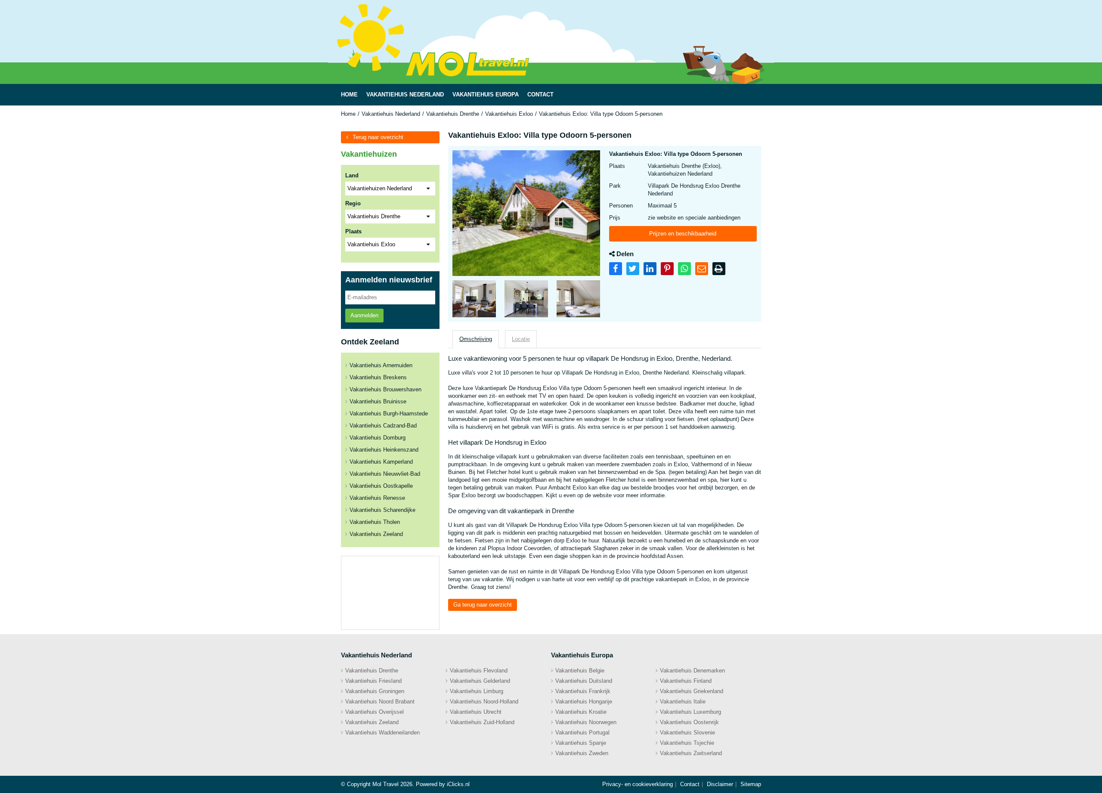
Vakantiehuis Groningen (374, 691)
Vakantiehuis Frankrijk (582, 691)
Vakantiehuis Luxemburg (690, 712)
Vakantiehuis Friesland (373, 681)
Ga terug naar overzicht (482, 604)
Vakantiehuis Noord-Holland (484, 701)
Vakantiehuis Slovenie (687, 732)
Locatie (521, 339)
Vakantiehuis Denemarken (692, 670)
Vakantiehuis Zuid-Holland (482, 722)
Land (352, 175)
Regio (353, 203)
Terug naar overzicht (378, 137)
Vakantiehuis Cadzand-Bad (383, 425)
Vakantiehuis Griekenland (691, 691)
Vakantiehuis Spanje (580, 743)
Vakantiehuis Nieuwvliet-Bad (385, 474)
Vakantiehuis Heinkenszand (384, 449)
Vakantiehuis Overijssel (374, 712)
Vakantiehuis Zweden (581, 753)
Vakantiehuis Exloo (509, 114)
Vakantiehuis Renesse (377, 498)
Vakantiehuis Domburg (378, 437)
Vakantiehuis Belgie (579, 670)
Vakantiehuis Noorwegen (585, 722)
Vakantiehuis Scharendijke (382, 510)
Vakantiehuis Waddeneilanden (382, 732)
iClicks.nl (458, 784)
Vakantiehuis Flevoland (479, 670)
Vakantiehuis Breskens (378, 377)
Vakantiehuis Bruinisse (378, 401)
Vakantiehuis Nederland (391, 114)
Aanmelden (364, 315)
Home (348, 114)
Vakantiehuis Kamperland (381, 461)
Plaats (353, 231)
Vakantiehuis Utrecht (475, 712)
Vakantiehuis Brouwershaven (385, 389)
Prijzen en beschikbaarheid (682, 233)
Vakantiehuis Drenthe (452, 114)
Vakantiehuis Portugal (582, 732)
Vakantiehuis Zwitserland (691, 753)
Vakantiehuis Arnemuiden (381, 365)
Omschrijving (475, 339)
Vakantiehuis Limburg (476, 691)
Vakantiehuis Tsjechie (687, 743)
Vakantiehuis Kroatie (581, 712)
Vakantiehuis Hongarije (583, 701)
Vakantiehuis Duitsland (583, 681)
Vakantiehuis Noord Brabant (380, 701)
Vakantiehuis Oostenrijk (689, 722)
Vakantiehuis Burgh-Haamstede (389, 413)
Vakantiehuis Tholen (375, 522)
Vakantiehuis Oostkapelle (381, 486)
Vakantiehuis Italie (683, 701)
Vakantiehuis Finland (686, 681)
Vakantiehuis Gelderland (480, 681)
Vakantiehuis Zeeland (376, 534)
